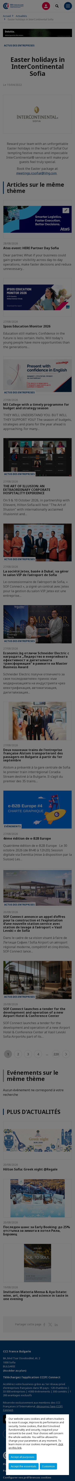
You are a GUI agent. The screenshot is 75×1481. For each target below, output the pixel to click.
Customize (48, 1466)
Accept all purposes (22, 1457)
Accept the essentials (23, 1466)
